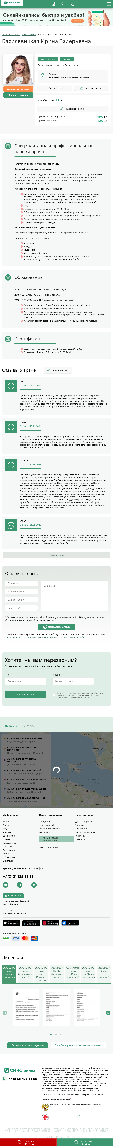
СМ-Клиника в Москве (49, 828)
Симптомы (8, 860)
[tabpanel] (26, 1008)
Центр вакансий (46, 825)
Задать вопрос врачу (49, 847)
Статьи (6, 853)
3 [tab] (60, 1034)
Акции (6, 821)
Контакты (7, 846)
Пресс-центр (9, 850)
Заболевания (9, 857)
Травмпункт (81, 839)
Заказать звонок (18, 95)
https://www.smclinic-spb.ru (14, 913)
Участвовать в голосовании (59, 1107)
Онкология (80, 835)
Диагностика (9, 835)
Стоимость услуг (10, 843)
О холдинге (44, 821)
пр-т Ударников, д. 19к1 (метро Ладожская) (69, 77)
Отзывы (6, 839)
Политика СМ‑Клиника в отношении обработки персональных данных (72, 1094)
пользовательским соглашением (23, 637)
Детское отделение (84, 821)
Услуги (6, 828)
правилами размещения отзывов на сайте (63, 637)
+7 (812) (18, 876)
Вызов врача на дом (85, 832)
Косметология (82, 828)
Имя (7, 674)
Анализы (7, 832)
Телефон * (57, 674)
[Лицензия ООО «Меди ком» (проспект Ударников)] (26, 1007)
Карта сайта (45, 832)
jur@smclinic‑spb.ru (11, 904)
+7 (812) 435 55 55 (22, 1078)
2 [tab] (56, 1034)
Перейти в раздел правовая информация (78, 1045)
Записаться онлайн (18, 88)
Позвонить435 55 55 (87, 1142)
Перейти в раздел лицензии (27, 1045)
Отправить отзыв (59, 627)
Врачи (6, 825)
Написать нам (14, 895)
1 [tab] (51, 1034)
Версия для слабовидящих (50, 839)
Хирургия (79, 825)
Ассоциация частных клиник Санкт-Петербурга (66, 1115)
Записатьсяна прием (30, 1142)
